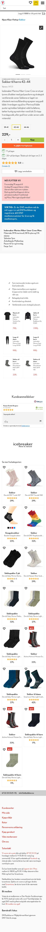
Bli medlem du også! (13, 904)
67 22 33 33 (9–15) (9, 793)
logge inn (11, 210)
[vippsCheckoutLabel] (23, 145)
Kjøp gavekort (8, 832)
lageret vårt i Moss (30, 868)
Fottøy (15, 20)
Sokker (22, 20)
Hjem (4, 20)
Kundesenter (8, 808)
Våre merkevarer (9, 836)
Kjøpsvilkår (7, 817)
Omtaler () (6, 166)
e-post (13, 853)
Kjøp (32, 140)
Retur (4, 822)
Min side (6, 812)
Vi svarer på (6, 853)
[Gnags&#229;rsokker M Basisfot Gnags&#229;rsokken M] (12, 516)
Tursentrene (9, 884)
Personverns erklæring (12, 827)
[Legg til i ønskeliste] (4, 467)
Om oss (5, 841)
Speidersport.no (25, 426)
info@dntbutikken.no (26, 793)
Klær (9, 20)
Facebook (33, 858)
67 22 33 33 (31, 853)
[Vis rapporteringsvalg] (40, 421)
